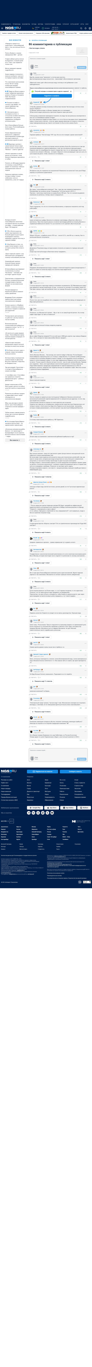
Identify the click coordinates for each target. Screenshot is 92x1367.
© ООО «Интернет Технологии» (9, 882)
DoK (34, 608)
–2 (85, 126)
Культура (47, 785)
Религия (62, 797)
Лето (46, 788)
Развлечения (64, 794)
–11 (86, 726)
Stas (34, 215)
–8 (85, 473)
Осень (62, 783)
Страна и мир (78, 785)
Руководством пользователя (54, 863)
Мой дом (48, 791)
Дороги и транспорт (33, 791)
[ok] (38, 813)
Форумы (40, 24)
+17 (80, 599)
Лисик (35, 568)
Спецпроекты (78, 794)
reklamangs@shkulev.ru (60, 856)
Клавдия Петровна (38, 432)
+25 (80, 559)
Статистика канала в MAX (9, 800)
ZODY (86, 24)
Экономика (78, 791)
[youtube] (52, 813)
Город (29, 788)
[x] (47, 813)
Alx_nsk (35, 717)
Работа (62, 791)
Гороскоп (66, 24)
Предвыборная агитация (9, 797)
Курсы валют (74, 24)
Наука (47, 794)
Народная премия (80, 797)
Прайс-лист (4, 783)
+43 (80, 677)
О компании (5, 785)
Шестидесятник (37, 549)
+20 (80, 650)
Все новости (15, 40)
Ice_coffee (35, 730)
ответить (34, 126)
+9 (80, 341)
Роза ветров (36, 698)
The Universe (36, 501)
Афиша (59, 24)
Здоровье (30, 800)
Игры (82, 24)
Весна (29, 785)
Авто (28, 780)
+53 (80, 726)
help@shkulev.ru (13, 874)
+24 (80, 273)
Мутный (35, 620)
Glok (34, 185)
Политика (63, 785)
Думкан (35, 392)
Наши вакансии (6, 791)
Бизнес (29, 783)
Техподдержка (5, 794)
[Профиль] (90, 28)
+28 (80, 305)
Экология (77, 788)
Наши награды (5, 788)
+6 (80, 211)
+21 (80, 440)
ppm (34, 686)
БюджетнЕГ (36, 102)
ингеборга (36, 142)
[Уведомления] (85, 28)
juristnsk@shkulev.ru (6, 873)
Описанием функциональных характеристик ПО (59, 864)
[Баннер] (57, 33)
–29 (86, 708)
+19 (80, 423)
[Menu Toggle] (2, 28)
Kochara (35, 166)
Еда (28, 794)
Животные (30, 797)
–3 (85, 240)
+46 (80, 372)
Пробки (46, 28)
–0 (85, 93)
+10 (80, 328)
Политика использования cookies (55, 873)
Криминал (48, 783)
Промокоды (17, 24)
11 (40, 677)
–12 (86, 528)
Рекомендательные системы (54, 875)
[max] (43, 813)
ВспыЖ (35, 537)
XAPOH (35, 231)
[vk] (33, 813)
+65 (80, 694)
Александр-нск (37, 449)
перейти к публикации (39, 40)
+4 (80, 157)
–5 (85, 545)
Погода (34, 24)
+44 (80, 578)
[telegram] (29, 813)
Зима (46, 780)
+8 (80, 227)
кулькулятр (36, 130)
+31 (80, 411)
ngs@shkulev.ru (21, 870)
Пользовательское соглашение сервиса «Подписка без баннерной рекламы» (67, 878)
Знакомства (26, 24)
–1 (85, 157)
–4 (85, 273)
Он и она (62, 780)
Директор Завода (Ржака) (40, 482)
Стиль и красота (79, 783)
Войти (36, 67)
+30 (80, 492)
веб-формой (31, 874)
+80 (80, 633)
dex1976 (35, 642)
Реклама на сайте (6, 780)
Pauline (35, 415)
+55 (80, 665)
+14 (80, 255)
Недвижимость (6, 24)
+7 (80, 138)
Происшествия (64, 788)
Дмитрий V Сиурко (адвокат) (40, 654)
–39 (86, 616)
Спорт (76, 780)
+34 (80, 473)
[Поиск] (81, 28)
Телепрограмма (50, 24)
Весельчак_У (36, 202)
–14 (86, 694)
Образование (49, 800)
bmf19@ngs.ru (37, 669)
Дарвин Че (36, 350)
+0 (80, 93)
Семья (62, 800)
